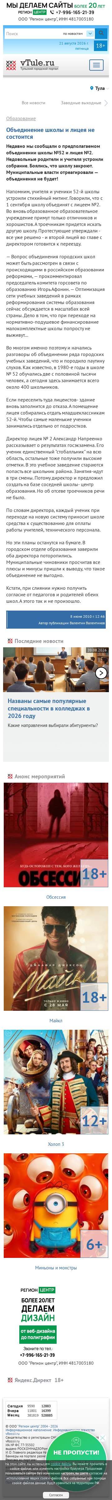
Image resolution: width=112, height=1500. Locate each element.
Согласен (56, 1495)
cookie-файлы (61, 1464)
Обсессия (76, 881)
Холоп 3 (77, 1128)
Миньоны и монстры (69, 1252)
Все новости (33, 102)
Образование (21, 118)
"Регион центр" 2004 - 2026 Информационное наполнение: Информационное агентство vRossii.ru (50, 1430)
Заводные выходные (81, 102)
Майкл (78, 1005)
